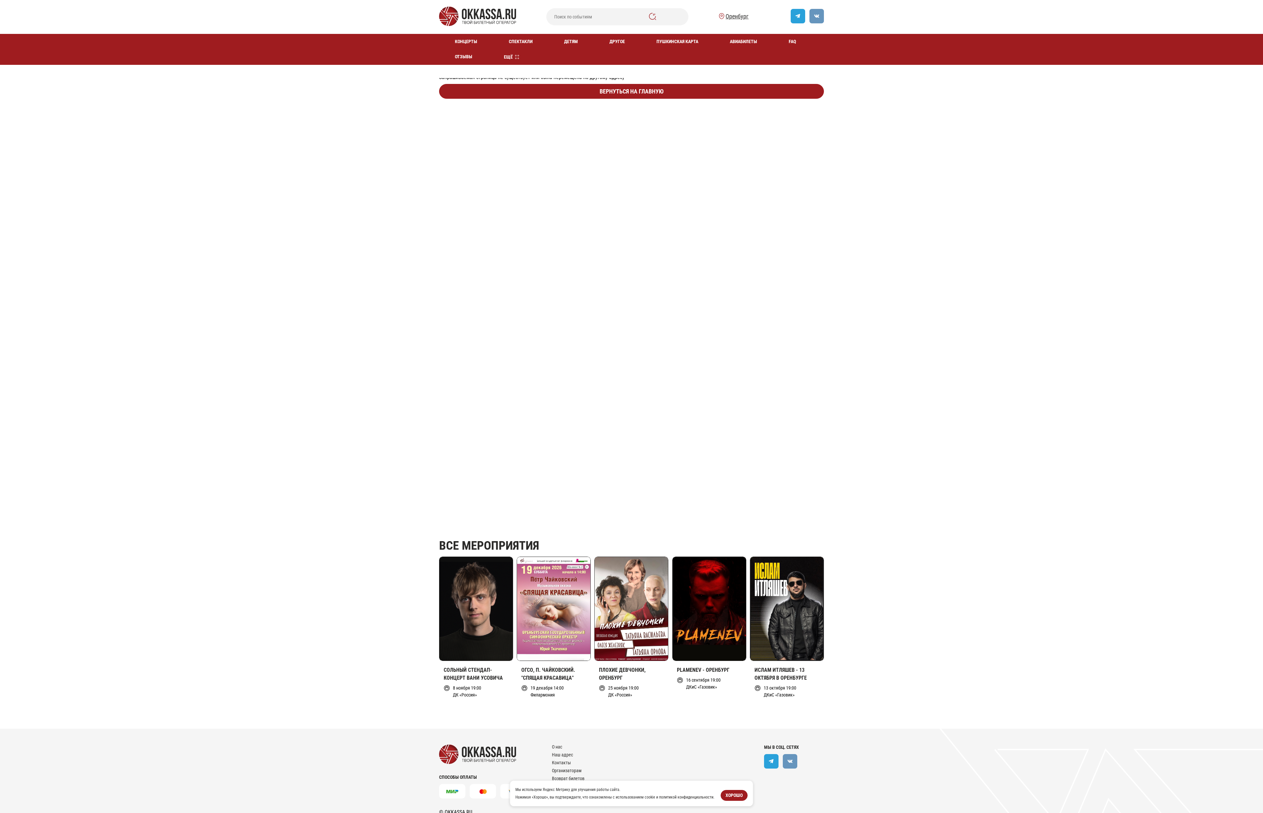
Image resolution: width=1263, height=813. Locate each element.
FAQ (792, 41)
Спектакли (520, 41)
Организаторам (567, 770)
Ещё (508, 57)
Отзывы (463, 56)
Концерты (466, 41)
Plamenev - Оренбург (703, 670)
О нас (557, 747)
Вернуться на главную (632, 91)
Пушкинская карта (677, 41)
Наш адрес (562, 754)
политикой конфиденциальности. (686, 797)
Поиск (652, 16)
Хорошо (734, 795)
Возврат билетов (568, 778)
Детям (571, 41)
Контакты (561, 762)
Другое (617, 41)
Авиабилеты (743, 41)
